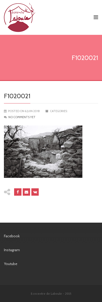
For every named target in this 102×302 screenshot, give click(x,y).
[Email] (26, 192)
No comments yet (22, 117)
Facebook (12, 236)
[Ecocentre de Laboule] (46, 17)
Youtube (10, 263)
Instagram (12, 250)
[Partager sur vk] (35, 192)
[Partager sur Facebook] (17, 192)
